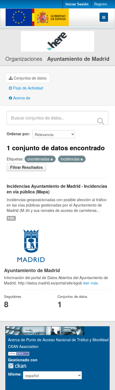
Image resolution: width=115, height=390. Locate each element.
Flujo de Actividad (27, 88)
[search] (100, 121)
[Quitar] (52, 159)
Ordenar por (18, 133)
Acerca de (21, 97)
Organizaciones (23, 58)
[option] (57, 40)
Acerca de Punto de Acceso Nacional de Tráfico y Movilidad (58, 339)
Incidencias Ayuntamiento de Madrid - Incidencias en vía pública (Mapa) (57, 189)
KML (11, 218)
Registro (100, 4)
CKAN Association (23, 346)
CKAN (18, 366)
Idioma (14, 374)
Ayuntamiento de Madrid (78, 58)
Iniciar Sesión (77, 4)
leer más (90, 283)
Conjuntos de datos (30, 78)
